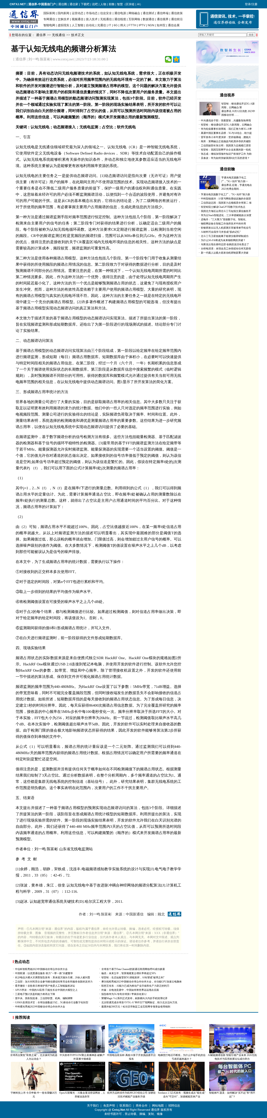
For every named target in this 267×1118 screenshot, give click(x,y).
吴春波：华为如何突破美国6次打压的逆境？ (225, 158)
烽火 (123, 25)
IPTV (142, 25)
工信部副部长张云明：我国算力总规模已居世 (226, 145)
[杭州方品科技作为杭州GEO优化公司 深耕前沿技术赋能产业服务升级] (131, 1090)
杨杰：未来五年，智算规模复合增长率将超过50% (128, 973)
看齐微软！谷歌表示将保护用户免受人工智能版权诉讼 (45, 985)
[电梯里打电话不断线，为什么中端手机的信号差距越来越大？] (182, 1052)
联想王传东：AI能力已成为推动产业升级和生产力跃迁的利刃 (135, 985)
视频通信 (77, 19)
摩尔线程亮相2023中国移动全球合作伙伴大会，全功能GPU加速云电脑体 (141, 981)
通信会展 (174, 25)
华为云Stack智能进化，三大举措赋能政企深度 (226, 215)
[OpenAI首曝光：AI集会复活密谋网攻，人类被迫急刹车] (82, 1090)
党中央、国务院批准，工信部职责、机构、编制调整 (44, 998)
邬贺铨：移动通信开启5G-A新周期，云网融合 (226, 124)
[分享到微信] (168, 59)
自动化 (90, 25)
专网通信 (49, 19)
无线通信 (106, 19)
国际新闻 (49, 13)
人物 (103, 4)
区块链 (130, 4)
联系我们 (125, 1105)
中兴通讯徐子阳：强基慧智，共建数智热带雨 (226, 120)
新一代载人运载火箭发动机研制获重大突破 (224, 252)
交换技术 (63, 19)
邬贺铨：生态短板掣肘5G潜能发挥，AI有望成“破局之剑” (132, 977)
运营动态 (77, 13)
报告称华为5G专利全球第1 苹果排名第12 (123, 994)
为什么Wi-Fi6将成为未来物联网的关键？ (223, 240)
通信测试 (148, 13)
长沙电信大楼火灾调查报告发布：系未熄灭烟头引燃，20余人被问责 (52, 977)
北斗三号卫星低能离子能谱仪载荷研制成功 (224, 236)
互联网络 (134, 19)
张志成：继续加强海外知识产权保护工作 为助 (226, 153)
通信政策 (177, 13)
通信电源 (120, 13)
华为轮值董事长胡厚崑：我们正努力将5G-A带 (226, 128)
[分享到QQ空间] (176, 59)
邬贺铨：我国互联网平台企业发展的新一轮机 (226, 149)
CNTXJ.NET (18, 4)
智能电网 (49, 25)
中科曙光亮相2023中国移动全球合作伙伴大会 (40, 1006)
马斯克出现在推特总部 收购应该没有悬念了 (225, 244)
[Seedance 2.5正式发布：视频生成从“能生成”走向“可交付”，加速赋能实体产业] (182, 1090)
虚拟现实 (63, 25)
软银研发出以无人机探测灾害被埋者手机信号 (226, 227)
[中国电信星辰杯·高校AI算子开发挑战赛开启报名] (131, 1052)
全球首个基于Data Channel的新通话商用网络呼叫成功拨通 (133, 969)
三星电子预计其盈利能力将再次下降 (35, 994)
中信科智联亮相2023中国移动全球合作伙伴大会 (41, 969)
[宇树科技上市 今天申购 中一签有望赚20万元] (34, 1090)
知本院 (161, 25)
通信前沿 (177, 19)
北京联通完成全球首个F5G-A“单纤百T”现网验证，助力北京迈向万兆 (139, 1002)
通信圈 (62, 4)
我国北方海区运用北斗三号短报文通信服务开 (226, 211)
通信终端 (163, 13)
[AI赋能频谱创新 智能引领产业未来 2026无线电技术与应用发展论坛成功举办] (232, 1052)
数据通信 (148, 19)
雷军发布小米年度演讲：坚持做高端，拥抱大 (226, 137)
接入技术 (92, 19)
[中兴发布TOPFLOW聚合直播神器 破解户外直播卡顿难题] (82, 1052)
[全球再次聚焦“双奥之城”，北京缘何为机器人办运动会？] (34, 1052)
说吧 (95, 4)
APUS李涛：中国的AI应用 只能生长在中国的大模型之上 (46, 990)
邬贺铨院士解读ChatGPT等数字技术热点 (223, 206)
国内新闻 (63, 13)
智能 (60, 86)
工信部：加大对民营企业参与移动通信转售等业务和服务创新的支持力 (54, 981)
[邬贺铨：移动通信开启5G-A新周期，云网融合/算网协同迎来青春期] (209, 114)
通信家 (73, 4)
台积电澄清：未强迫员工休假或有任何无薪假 (226, 248)
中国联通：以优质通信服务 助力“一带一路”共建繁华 (44, 973)
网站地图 (158, 1105)
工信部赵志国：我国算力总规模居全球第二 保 (226, 202)
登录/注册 (251, 4)
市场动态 (92, 13)
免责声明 (109, 1105)
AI (138, 4)
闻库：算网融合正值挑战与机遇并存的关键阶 (226, 141)
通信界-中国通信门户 (42, 4)
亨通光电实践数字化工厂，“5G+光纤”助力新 (225, 194)
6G (116, 25)
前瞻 (112, 4)
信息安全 (106, 13)
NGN (151, 25)
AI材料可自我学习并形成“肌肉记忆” (221, 231)
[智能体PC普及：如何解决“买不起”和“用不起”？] (232, 1090)
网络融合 (134, 13)
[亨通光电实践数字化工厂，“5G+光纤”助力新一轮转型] (209, 188)
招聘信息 (174, 1105)
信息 (45, 117)
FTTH (132, 25)
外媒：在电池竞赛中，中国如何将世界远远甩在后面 (130, 990)
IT (109, 25)
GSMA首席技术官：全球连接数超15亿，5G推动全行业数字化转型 (51, 1002)
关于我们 (93, 1105)
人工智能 (77, 25)
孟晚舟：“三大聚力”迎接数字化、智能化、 (224, 219)
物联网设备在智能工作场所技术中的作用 (223, 223)
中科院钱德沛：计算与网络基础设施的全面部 (226, 198)
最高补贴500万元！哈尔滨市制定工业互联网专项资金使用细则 (135, 1006)
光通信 (101, 25)
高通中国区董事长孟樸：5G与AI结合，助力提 (226, 133)
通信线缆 (120, 19)
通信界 (41, 35)
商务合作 (141, 1105)
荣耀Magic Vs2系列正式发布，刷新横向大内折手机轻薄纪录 (134, 998)
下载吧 (85, 4)
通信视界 (163, 19)
